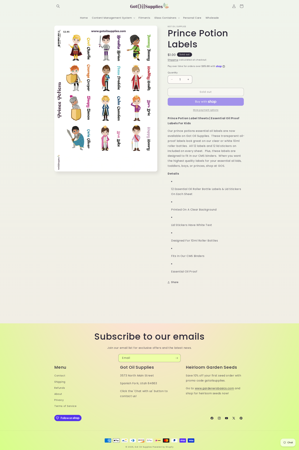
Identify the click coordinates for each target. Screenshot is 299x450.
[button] (58, 6)
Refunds (59, 388)
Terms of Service (65, 406)
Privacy (59, 400)
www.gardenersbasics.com (214, 388)
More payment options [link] (206, 109)
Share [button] (175, 282)
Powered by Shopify (163, 447)
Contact (59, 375)
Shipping (173, 59)
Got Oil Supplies (143, 447)
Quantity (173, 72)
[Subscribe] (176, 358)
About (58, 394)
